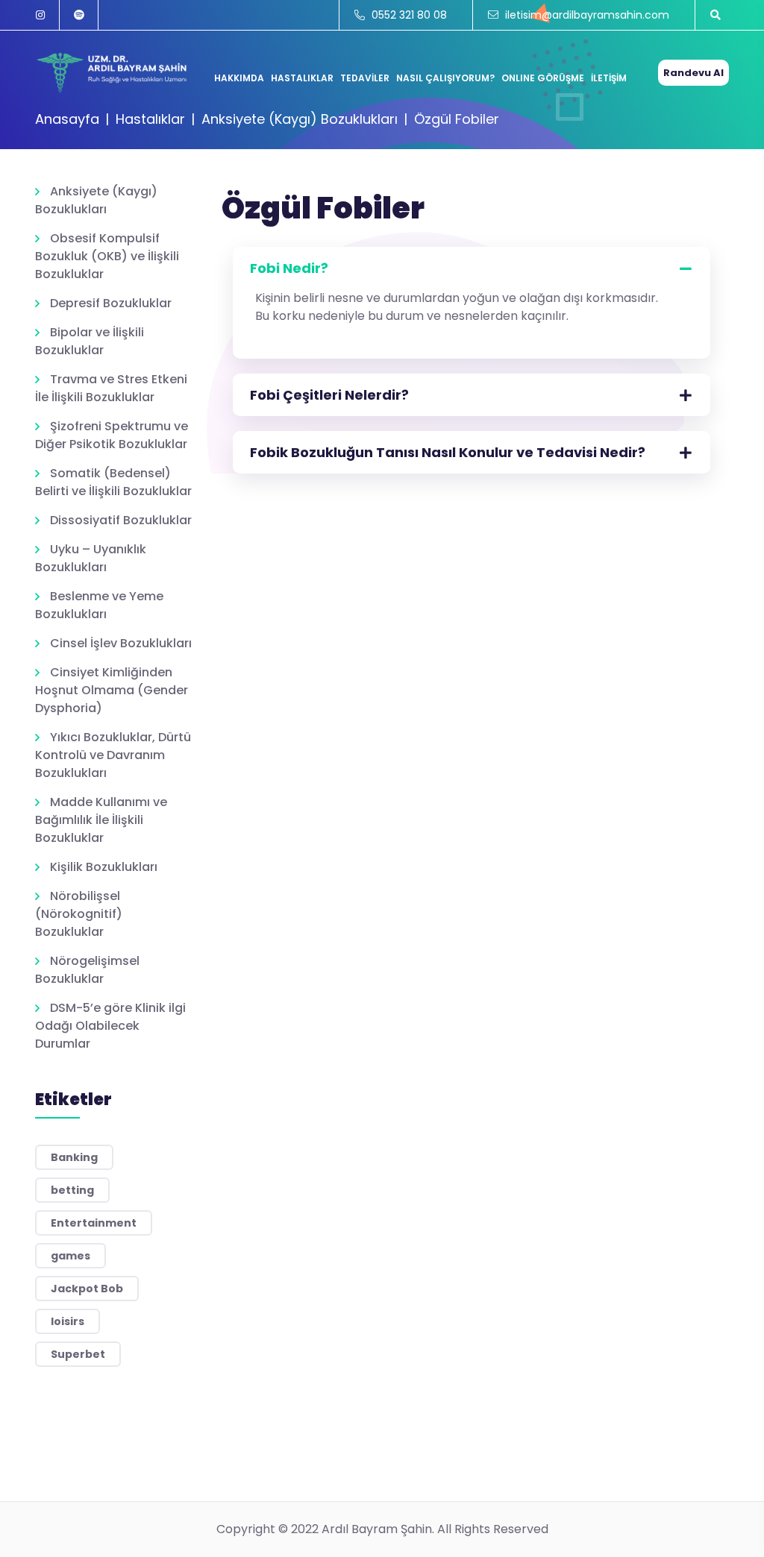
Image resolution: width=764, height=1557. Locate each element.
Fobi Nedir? (289, 268)
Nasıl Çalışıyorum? (445, 78)
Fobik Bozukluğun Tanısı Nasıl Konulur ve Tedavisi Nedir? (447, 452)
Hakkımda (239, 78)
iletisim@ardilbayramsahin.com (585, 14)
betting (72, 1190)
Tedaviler (364, 78)
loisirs (67, 1321)
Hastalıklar (302, 78)
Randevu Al (693, 73)
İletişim (609, 78)
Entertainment (94, 1222)
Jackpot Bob (87, 1288)
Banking (74, 1157)
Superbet (78, 1354)
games (70, 1255)
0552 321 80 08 (408, 14)
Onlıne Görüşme (542, 78)
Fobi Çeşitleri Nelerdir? (329, 395)
